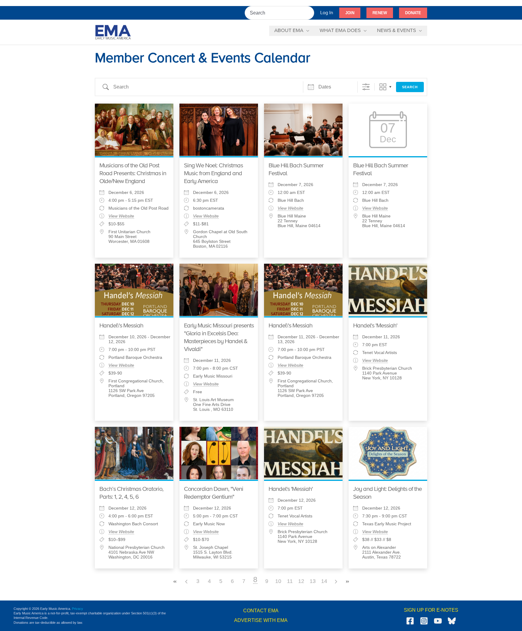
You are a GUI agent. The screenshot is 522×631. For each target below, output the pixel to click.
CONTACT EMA (261, 610)
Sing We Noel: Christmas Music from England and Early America (213, 174)
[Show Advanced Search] (366, 87)
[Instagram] (424, 621)
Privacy (77, 608)
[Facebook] (410, 621)
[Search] (310, 12)
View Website (121, 216)
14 (324, 581)
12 (301, 581)
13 (313, 581)
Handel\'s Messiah (121, 326)
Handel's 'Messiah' (375, 326)
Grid (383, 87)
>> (347, 581)
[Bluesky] (452, 621)
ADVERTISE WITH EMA (261, 620)
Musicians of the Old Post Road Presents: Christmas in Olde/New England (132, 174)
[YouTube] (438, 621)
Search (410, 87)
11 (290, 581)
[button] (349, 13)
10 (278, 581)
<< (175, 581)
